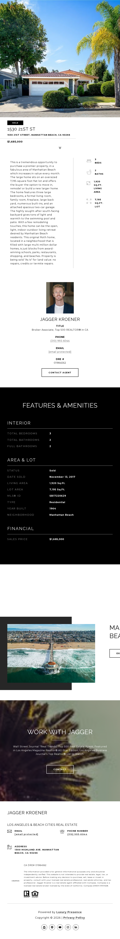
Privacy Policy (74, 917)
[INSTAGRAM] (68, 927)
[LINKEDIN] (76, 927)
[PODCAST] (52, 927)
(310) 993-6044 (60, 340)
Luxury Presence (69, 912)
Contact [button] (60, 769)
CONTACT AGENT (60, 372)
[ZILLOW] (44, 927)
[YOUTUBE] (60, 927)
